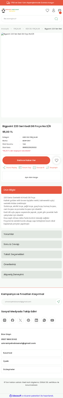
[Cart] (59, 10)
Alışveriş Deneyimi (14, 274)
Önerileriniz (10, 264)
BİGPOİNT (27, 141)
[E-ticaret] (31, 396)
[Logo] (10, 10)
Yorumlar (9, 234)
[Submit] (58, 302)
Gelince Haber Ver (26, 160)
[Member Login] (53, 10)
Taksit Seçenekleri (14, 254)
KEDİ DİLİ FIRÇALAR (30, 137)
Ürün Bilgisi (9, 189)
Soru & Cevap (11, 244)
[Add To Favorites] (57, 160)
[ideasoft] (15, 395)
